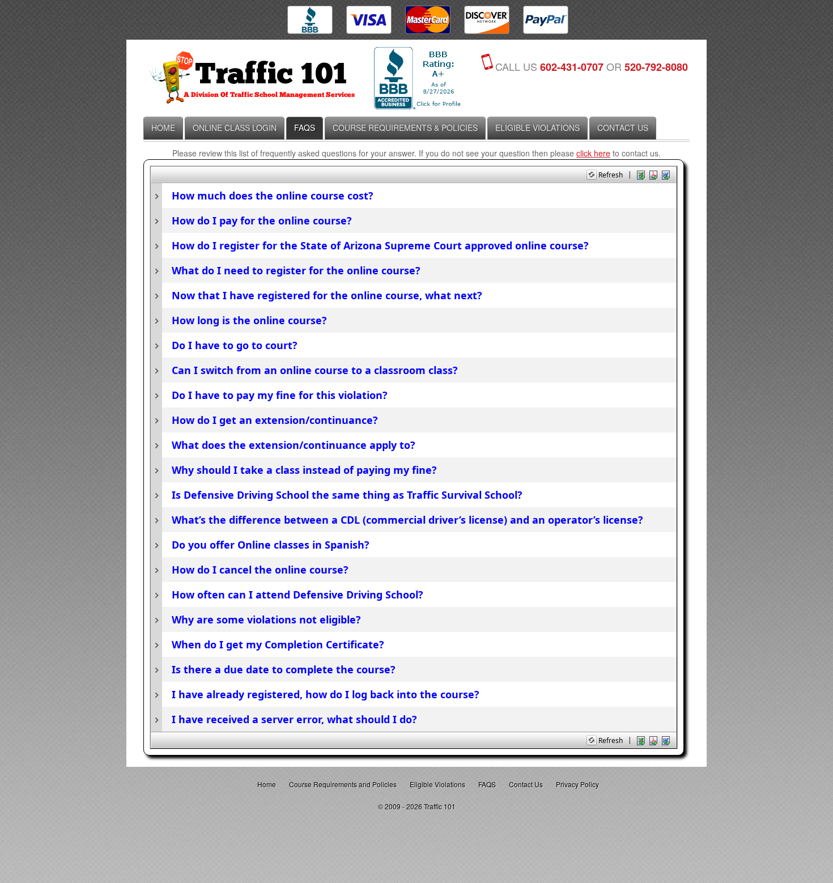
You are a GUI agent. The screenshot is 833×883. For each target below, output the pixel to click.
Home (266, 784)
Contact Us (526, 784)
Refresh (610, 175)
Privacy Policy (577, 784)
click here (593, 153)
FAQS (487, 784)
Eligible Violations (437, 784)
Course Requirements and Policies (343, 784)
